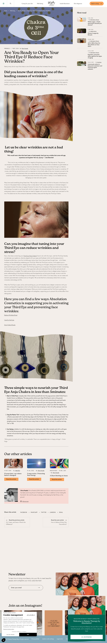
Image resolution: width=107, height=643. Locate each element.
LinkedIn (53, 512)
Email (61, 512)
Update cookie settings (48, 639)
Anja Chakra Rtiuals (9, 325)
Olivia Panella (25, 48)
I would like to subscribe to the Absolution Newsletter (24, 591)
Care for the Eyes (9, 320)
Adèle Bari (17, 470)
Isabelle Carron (93, 31)
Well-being (40, 3)
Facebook (23, 512)
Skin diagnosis (78, 3)
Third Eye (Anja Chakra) (30, 256)
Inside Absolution (65, 3)
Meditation (53, 470)
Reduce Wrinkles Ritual (10, 315)
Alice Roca (99, 62)
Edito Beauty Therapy (94, 19)
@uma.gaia (25, 501)
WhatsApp (34, 512)
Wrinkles (7, 48)
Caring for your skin (27, 3)
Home (5, 11)
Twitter (43, 512)
